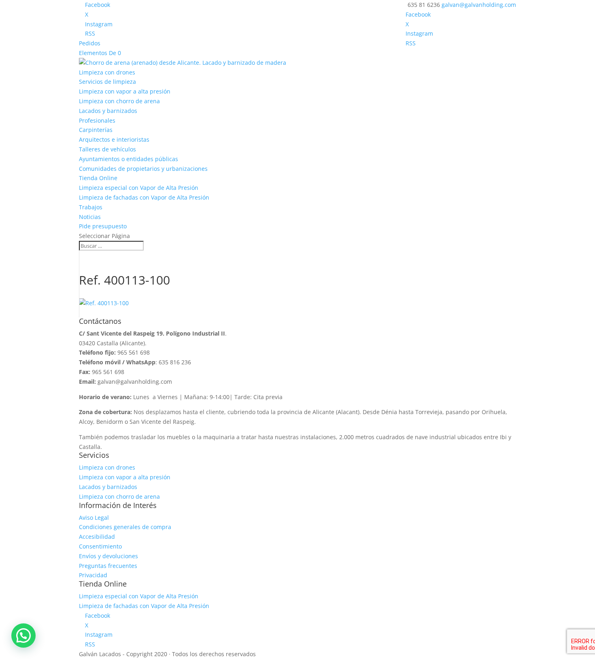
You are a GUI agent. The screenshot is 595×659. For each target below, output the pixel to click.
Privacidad (93, 575)
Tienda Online (98, 178)
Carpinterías (96, 130)
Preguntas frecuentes (108, 566)
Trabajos (90, 207)
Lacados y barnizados (108, 111)
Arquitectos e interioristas (114, 139)
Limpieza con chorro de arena (119, 101)
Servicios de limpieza (107, 81)
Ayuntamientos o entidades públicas (128, 159)
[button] (23, 635)
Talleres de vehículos (107, 149)
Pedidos (89, 43)
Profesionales (97, 120)
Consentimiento (100, 546)
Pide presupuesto (103, 226)
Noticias (90, 217)
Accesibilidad (97, 536)
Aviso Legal (94, 517)
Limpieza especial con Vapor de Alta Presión (138, 187)
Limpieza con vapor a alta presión (124, 91)
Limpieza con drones (107, 72)
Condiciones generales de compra (125, 527)
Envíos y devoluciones (108, 556)
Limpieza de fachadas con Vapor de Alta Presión (144, 197)
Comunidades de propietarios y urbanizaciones (143, 168)
